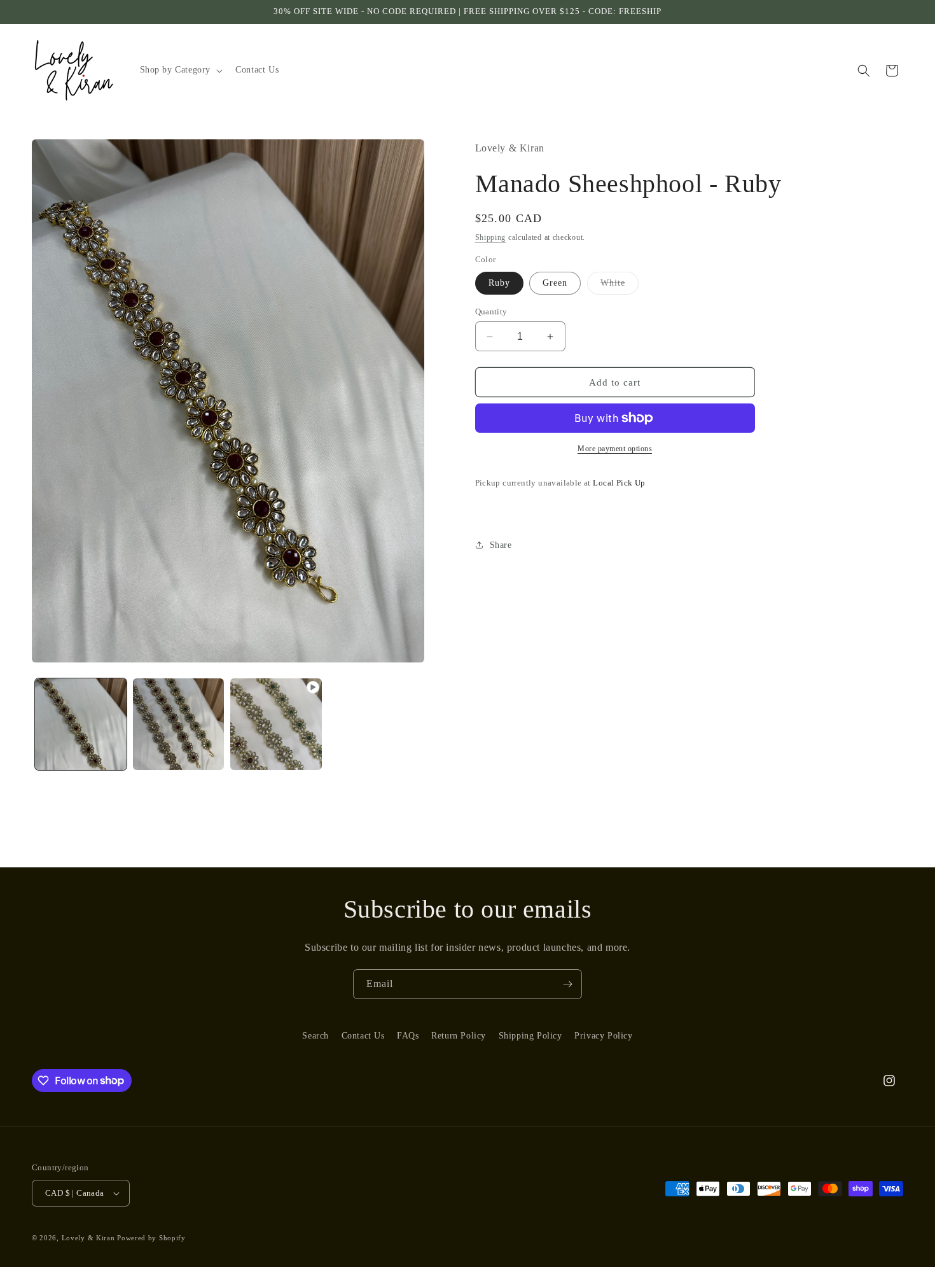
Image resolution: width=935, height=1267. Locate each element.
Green (555, 283)
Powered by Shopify (151, 1238)
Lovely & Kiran (88, 1238)
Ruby (499, 283)
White (619, 286)
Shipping (490, 237)
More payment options (615, 448)
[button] (180, 70)
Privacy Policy (603, 1035)
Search (315, 1035)
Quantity (491, 311)
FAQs (408, 1035)
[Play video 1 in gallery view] (276, 724)
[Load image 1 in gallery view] (81, 724)
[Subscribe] (567, 984)
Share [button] (501, 545)
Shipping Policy (530, 1035)
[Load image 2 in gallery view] (179, 724)
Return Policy (458, 1035)
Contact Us (363, 1035)
